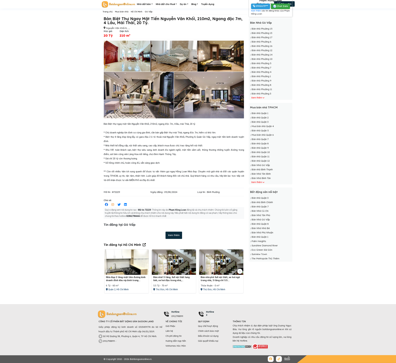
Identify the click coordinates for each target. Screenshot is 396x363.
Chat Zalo (282, 6)
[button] (240, 271)
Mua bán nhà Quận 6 (263, 134)
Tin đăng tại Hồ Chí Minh (122, 245)
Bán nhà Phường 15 (262, 28)
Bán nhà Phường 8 (261, 84)
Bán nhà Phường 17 (262, 37)
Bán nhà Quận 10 (261, 152)
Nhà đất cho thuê (165, 4)
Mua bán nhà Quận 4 (263, 126)
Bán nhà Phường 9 (261, 80)
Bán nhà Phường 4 (261, 71)
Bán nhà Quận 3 (260, 121)
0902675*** (261, 5)
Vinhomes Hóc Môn (176, 345)
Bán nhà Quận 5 (260, 130)
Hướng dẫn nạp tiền (176, 341)
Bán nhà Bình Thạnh (262, 169)
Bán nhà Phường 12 (262, 50)
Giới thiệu (170, 326)
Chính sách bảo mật (208, 331)
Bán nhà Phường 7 (261, 67)
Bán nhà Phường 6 (261, 41)
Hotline (175, 311)
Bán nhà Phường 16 (262, 46)
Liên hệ (169, 331)
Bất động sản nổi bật (264, 191)
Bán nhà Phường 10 (262, 58)
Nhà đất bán (144, 4)
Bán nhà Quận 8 (260, 143)
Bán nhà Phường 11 (262, 89)
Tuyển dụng (207, 4)
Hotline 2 (210, 313)
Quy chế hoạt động (208, 326)
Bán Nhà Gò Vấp (261, 22)
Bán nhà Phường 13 (262, 33)
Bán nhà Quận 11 (260, 156)
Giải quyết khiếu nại (208, 341)
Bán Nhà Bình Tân (261, 178)
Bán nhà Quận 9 (260, 147)
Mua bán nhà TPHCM (264, 107)
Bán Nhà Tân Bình (261, 173)
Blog (193, 4)
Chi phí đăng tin (174, 336)
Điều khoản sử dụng (208, 336)
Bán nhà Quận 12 (261, 160)
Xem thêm (174, 235)
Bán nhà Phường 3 (261, 93)
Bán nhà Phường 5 (261, 63)
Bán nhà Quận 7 (260, 139)
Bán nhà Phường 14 (262, 54)
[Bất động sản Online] (118, 4)
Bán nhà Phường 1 (261, 76)
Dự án (183, 4)
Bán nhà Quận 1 (260, 113)
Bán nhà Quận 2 (260, 117)
